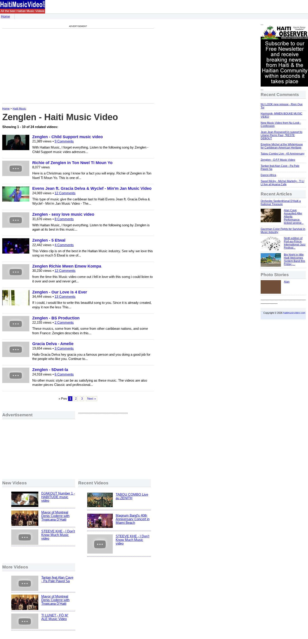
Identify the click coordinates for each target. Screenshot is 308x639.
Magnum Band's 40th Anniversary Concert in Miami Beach (132, 519)
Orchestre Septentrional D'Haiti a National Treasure (281, 202)
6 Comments (64, 374)
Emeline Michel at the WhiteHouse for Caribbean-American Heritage (282, 146)
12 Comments (65, 193)
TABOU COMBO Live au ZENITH (132, 496)
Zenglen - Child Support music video (67, 137)
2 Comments (64, 322)
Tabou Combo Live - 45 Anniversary (282, 153)
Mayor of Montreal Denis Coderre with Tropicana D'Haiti (55, 516)
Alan (287, 281)
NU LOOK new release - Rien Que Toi (282, 106)
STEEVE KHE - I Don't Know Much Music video (58, 534)
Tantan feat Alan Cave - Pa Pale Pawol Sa (57, 579)
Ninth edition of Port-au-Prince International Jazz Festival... (295, 243)
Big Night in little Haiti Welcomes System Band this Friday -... (294, 259)
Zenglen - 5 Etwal (48, 240)
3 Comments (64, 348)
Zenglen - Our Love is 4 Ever (59, 292)
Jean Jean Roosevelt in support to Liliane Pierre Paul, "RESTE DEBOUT (281, 135)
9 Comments (64, 141)
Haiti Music (19, 108)
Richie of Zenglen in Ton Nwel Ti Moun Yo (72, 162)
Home (5, 16)
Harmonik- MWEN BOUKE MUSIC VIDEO (281, 115)
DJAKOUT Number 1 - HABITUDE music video (58, 497)
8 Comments (64, 219)
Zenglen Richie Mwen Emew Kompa (66, 266)
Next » (91, 398)
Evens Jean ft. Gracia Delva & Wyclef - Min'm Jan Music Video (92, 188)
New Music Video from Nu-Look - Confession (281, 124)
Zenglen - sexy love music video (63, 214)
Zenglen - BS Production (56, 318)
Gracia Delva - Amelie (53, 343)
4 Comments (64, 245)
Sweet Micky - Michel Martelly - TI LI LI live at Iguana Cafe (282, 183)
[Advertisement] (40, 65)
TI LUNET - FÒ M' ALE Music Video (54, 617)
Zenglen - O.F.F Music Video (278, 159)
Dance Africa (268, 175)
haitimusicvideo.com (294, 312)
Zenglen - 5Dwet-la (50, 369)
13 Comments (65, 296)
